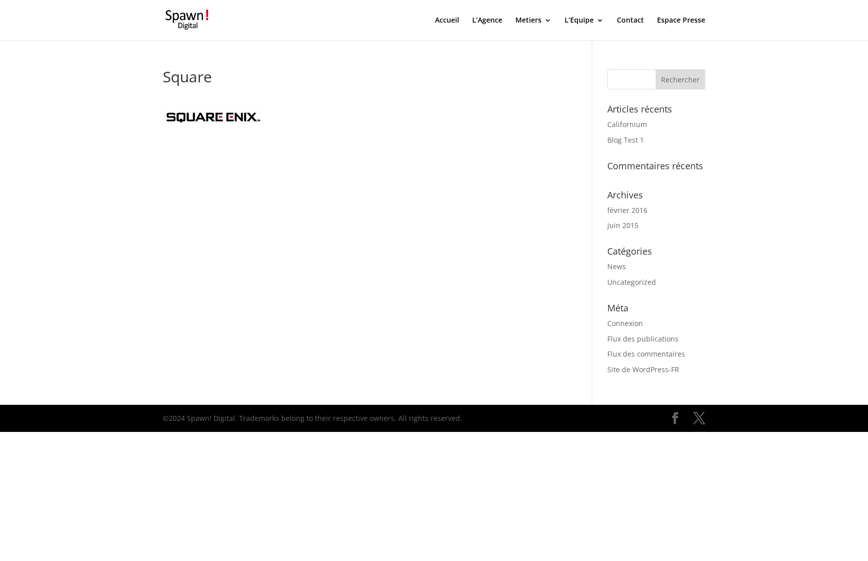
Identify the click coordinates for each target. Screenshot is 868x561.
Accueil (447, 21)
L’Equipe (579, 21)
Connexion (625, 323)
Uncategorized (631, 282)
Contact (630, 21)
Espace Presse (681, 21)
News (616, 266)
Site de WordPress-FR (643, 369)
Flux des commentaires (646, 354)
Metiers (528, 21)
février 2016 (627, 210)
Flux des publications (643, 339)
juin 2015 (622, 225)
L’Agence (487, 21)
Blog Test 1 (625, 140)
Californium (627, 124)
